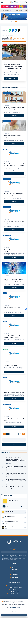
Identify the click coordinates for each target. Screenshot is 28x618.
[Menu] (2, 2)
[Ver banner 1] (11, 21)
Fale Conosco (15, 574)
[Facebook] (13, 30)
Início (3, 35)
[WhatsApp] (10, 30)
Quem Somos (15, 567)
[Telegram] (16, 30)
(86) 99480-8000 (18, 587)
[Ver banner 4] (16, 21)
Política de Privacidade (15, 607)
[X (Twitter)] (19, 30)
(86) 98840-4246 (11, 587)
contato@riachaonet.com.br (15, 593)
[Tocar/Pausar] (4, 506)
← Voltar (14, 439)
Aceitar (14, 614)
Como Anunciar (15, 569)
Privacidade (14, 572)
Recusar (14, 611)
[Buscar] (26, 2)
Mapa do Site (15, 577)
